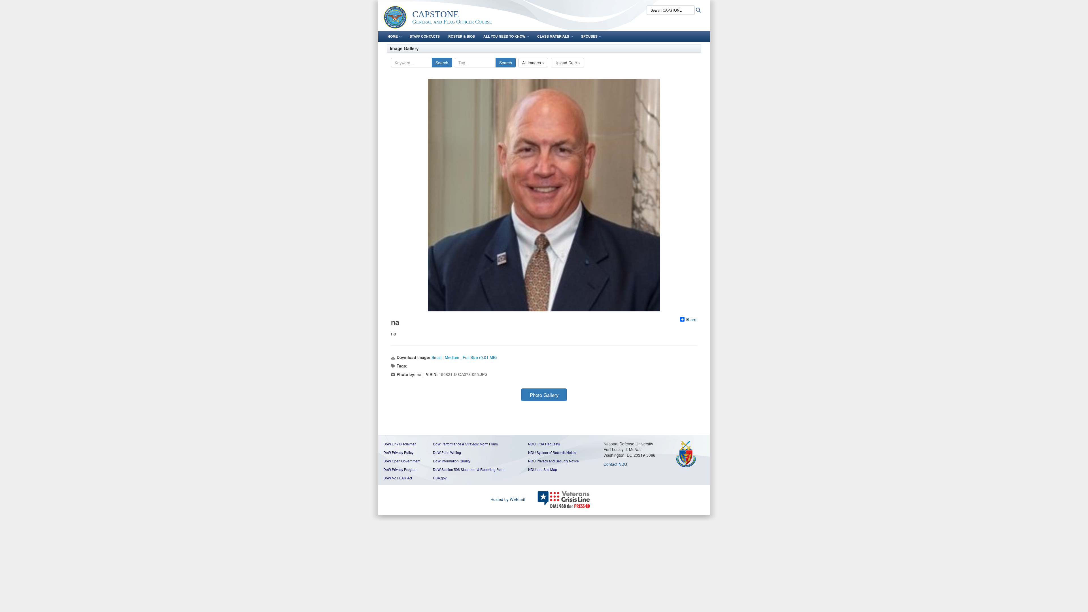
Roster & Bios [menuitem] (461, 36)
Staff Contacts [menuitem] (425, 36)
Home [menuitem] (393, 36)
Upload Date (566, 62)
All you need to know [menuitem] (504, 36)
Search (441, 62)
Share (691, 319)
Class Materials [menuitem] (553, 36)
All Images (532, 62)
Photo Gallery (544, 395)
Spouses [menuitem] (589, 36)
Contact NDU (615, 464)
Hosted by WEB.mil (507, 499)
